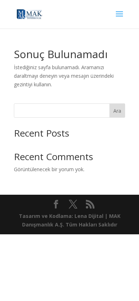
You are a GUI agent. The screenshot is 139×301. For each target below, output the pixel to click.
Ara (117, 110)
